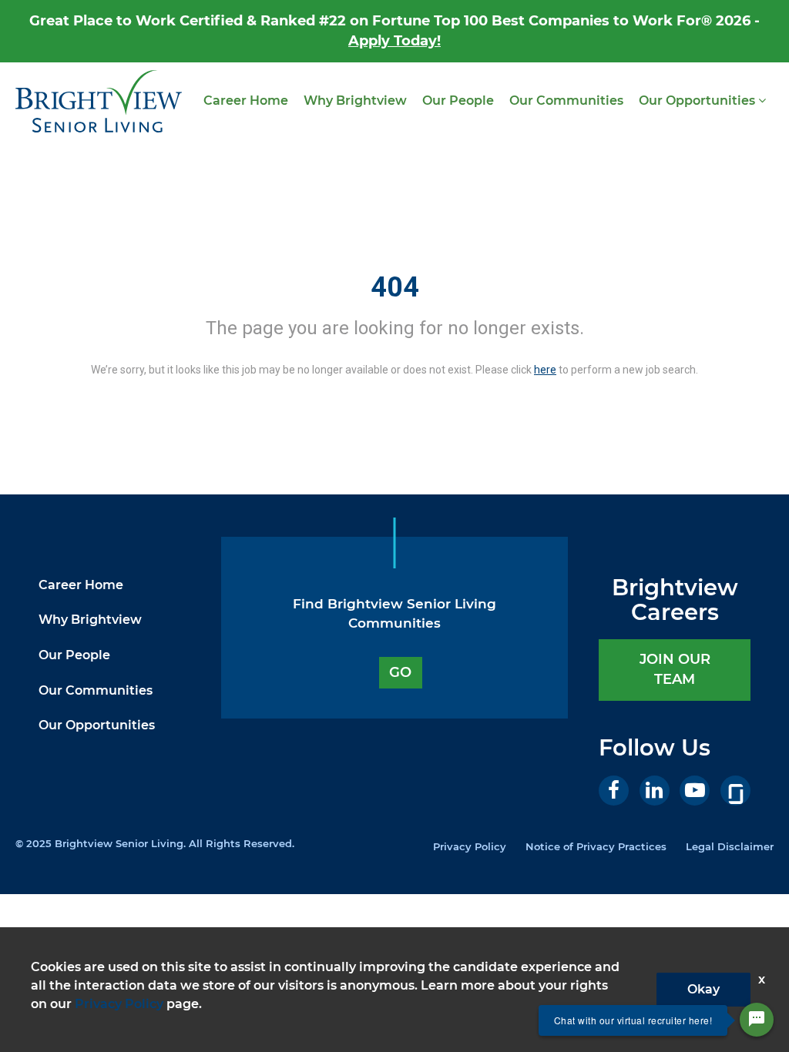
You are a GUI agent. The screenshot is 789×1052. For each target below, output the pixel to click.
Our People (458, 100)
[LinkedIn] (655, 791)
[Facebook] (614, 791)
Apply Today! (394, 40)
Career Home (245, 100)
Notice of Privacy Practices (595, 846)
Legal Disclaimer (730, 846)
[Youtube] (695, 791)
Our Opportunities (698, 100)
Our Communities (566, 100)
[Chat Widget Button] (757, 1020)
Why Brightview (355, 100)
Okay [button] (703, 989)
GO (400, 672)
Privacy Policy (469, 846)
